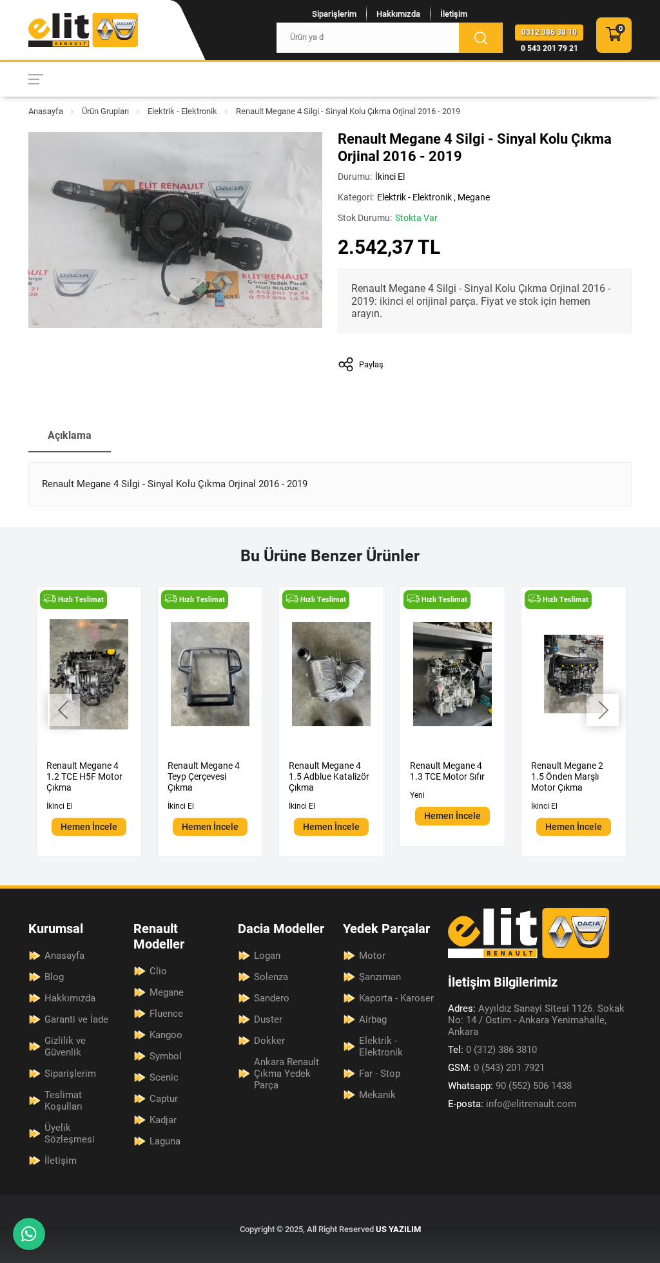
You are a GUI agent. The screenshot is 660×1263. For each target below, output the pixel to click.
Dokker (269, 1040)
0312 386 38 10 (549, 32)
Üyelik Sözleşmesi (69, 1133)
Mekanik (377, 1095)
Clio (158, 971)
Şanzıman (380, 977)
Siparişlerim (334, 14)
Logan (267, 955)
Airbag (373, 1019)
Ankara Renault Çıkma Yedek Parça (286, 1073)
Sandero (271, 998)
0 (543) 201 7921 (496, 1068)
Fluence (166, 1013)
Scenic (164, 1077)
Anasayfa (45, 111)
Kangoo (166, 1035)
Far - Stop (379, 1073)
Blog (54, 977)
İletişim (453, 14)
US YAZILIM (398, 1229)
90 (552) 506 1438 (510, 1086)
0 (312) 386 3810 (492, 1050)
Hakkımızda (398, 14)
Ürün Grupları (105, 111)
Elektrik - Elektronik (182, 111)
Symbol (166, 1056)
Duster (268, 1019)
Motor (372, 955)
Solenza (271, 977)
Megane (474, 197)
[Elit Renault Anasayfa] (83, 30)
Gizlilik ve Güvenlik (65, 1046)
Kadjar (163, 1120)
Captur (164, 1098)
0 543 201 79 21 (549, 48)
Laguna (165, 1141)
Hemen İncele (89, 827)
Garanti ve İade (76, 1019)
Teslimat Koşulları (63, 1100)
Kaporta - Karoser (396, 998)
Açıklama (70, 435)
